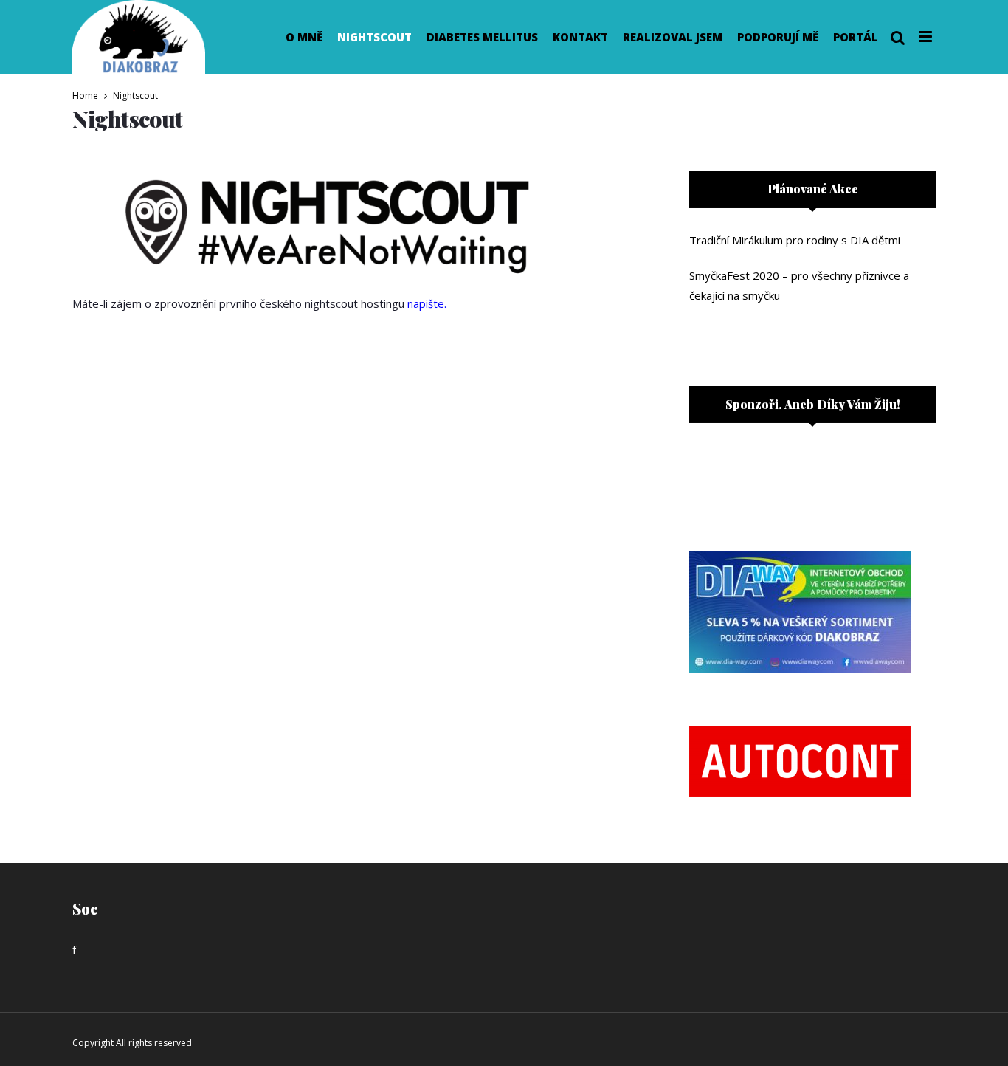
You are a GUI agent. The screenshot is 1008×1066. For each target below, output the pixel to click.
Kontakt (580, 37)
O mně (304, 37)
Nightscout (374, 37)
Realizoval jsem (672, 37)
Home (85, 95)
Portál (855, 37)
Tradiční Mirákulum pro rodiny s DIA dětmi (794, 240)
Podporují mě (777, 37)
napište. (426, 303)
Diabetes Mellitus (482, 37)
